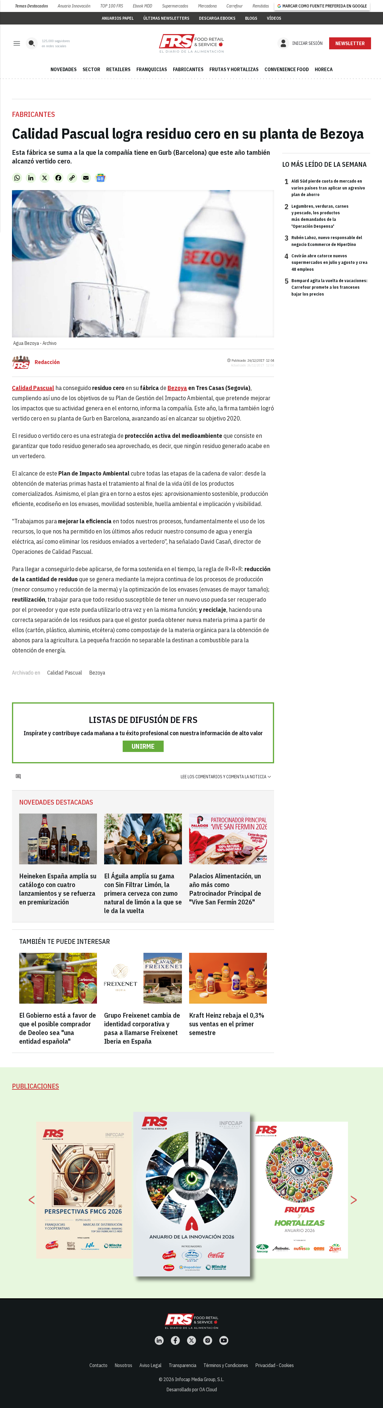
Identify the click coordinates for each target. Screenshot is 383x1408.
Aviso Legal (150, 1365)
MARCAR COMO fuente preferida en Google (324, 6)
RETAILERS (118, 69)
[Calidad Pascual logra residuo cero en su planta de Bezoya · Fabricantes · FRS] (191, 43)
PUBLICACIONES (35, 1086)
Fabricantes (33, 114)
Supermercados (175, 6)
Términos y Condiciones (225, 1365)
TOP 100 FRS (111, 6)
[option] (191, 1194)
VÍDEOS (274, 18)
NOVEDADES (64, 69)
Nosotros (123, 1365)
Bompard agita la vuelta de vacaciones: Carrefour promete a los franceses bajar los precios (326, 287)
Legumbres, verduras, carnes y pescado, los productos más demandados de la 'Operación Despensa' (317, 216)
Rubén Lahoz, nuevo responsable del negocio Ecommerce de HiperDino (323, 240)
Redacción (47, 362)
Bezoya (97, 672)
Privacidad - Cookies (274, 1365)
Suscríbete (350, 43)
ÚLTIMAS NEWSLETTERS (166, 18)
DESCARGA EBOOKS (217, 18)
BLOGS (251, 18)
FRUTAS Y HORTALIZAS (234, 69)
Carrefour (235, 6)
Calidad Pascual (64, 672)
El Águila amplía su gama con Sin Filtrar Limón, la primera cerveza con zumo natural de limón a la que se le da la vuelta (143, 893)
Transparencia (182, 1365)
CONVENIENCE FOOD (287, 69)
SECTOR (91, 69)
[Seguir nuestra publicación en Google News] (101, 178)
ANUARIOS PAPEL (118, 18)
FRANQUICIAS (151, 69)
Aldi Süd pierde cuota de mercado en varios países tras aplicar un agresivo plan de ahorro (325, 187)
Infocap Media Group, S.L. (199, 1379)
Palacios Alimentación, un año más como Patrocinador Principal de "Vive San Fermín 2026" (225, 889)
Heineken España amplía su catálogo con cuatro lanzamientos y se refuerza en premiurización (57, 889)
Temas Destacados (31, 6)
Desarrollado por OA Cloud (191, 1389)
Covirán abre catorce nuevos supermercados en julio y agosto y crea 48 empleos (326, 262)
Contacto (98, 1365)
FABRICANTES (188, 69)
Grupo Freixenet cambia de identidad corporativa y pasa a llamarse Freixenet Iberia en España (142, 1028)
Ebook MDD (142, 6)
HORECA (324, 69)
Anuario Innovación (74, 6)
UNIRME (143, 746)
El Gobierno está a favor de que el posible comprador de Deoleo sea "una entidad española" (57, 1028)
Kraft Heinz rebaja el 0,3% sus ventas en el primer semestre (226, 1024)
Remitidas (261, 6)
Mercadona (207, 6)
